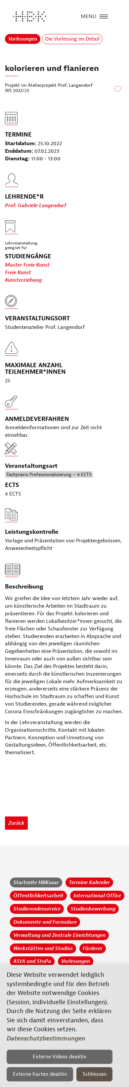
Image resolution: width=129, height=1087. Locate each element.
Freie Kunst (18, 272)
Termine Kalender (89, 882)
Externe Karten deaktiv (40, 1074)
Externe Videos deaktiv (60, 1056)
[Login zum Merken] (117, 89)
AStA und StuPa (32, 961)
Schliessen (95, 1074)
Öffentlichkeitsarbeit (38, 895)
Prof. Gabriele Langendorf (35, 205)
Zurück (16, 823)
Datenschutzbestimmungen (46, 1038)
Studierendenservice (37, 909)
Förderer (93, 948)
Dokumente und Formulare (45, 922)
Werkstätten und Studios (43, 948)
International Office (97, 895)
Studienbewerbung (92, 909)
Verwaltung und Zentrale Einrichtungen (59, 935)
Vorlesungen (22, 39)
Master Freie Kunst (27, 265)
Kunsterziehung (23, 280)
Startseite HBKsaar (36, 882)
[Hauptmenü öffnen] (104, 16)
